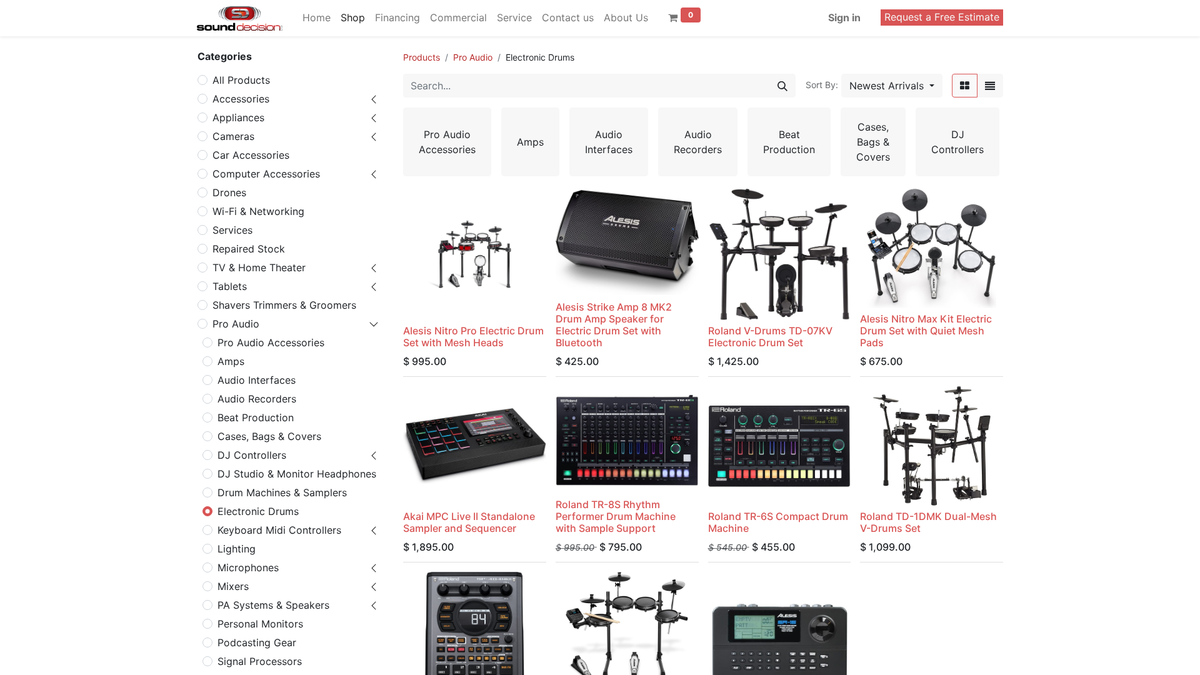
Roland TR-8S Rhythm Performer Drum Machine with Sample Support (616, 516)
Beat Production (256, 417)
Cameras (233, 136)
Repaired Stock (248, 248)
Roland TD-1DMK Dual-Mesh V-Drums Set (928, 522)
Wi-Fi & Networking (258, 211)
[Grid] (965, 86)
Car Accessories (250, 155)
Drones (229, 192)
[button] (891, 86)
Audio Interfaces (257, 380)
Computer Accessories (266, 174)
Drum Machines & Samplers (282, 492)
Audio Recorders (257, 398)
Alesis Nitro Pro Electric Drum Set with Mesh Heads (473, 336)
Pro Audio (235, 324)
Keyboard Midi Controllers (279, 530)
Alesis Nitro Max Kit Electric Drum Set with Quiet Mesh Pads (926, 330)
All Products (241, 80)
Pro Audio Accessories (271, 342)
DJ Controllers (252, 455)
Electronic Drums (258, 511)
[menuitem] (317, 17)
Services (232, 230)
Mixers (233, 586)
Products (421, 57)
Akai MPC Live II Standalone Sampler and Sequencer (469, 522)
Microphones (248, 567)
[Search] (782, 86)
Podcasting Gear (257, 642)
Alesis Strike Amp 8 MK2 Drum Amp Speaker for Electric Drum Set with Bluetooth (614, 325)
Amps (231, 361)
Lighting (237, 548)
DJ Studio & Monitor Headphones (297, 474)
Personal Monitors (260, 624)
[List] (990, 86)
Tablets (229, 286)
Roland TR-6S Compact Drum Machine (778, 522)
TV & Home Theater (259, 267)
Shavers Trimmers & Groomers (284, 305)
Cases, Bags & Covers (269, 436)
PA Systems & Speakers (273, 605)
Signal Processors (260, 661)
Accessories (240, 98)
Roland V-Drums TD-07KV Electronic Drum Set (770, 336)
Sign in (844, 17)
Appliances (238, 117)
